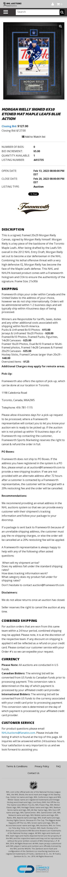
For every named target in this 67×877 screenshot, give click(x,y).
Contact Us (33, 773)
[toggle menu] (5, 11)
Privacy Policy (42, 766)
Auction (39, 186)
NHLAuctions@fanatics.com (18, 733)
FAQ (58, 766)
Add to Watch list (34, 136)
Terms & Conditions (16, 766)
